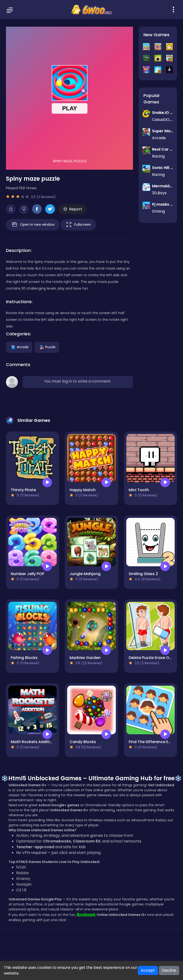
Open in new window (37, 224)
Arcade (23, 346)
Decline (169, 970)
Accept (148, 970)
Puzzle (50, 346)
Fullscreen (82, 224)
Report (75, 209)
